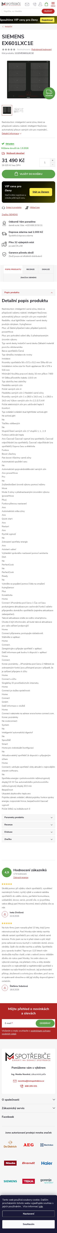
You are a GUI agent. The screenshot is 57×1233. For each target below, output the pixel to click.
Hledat (48, 11)
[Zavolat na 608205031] (35, 4)
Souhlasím (28, 1224)
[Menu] (53, 4)
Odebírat (45, 1023)
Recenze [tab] (30, 269)
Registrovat (47, 19)
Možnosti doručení (15, 153)
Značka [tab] (28, 277)
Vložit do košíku (31, 174)
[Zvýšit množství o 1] (52, 160)
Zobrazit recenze (20, 877)
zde (41, 1206)
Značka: (10, 214)
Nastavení (28, 1213)
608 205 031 (31, 1086)
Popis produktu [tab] (13, 269)
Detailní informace (10, 133)
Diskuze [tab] (46, 269)
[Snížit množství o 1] (52, 165)
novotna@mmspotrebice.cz (31, 1081)
